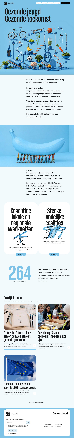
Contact (51, 3)
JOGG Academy (65, 3)
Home (38, 3)
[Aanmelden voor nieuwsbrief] (28, 422)
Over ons (44, 3)
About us (57, 3)
